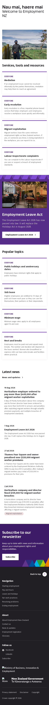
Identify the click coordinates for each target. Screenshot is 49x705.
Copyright (35, 692)
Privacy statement (9, 692)
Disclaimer (24, 692)
